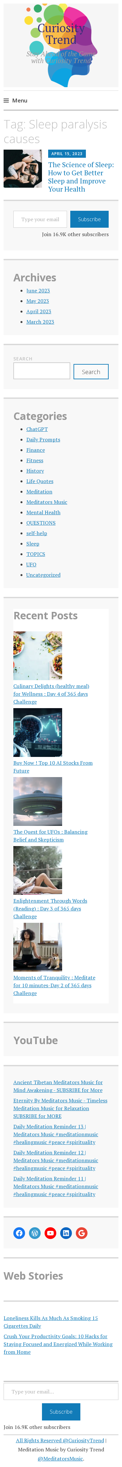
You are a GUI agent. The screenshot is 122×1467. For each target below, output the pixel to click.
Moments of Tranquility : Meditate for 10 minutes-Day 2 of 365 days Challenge (54, 985)
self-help (36, 533)
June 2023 (38, 290)
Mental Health (43, 512)
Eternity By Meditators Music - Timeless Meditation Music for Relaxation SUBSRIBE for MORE (60, 1108)
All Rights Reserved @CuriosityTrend (60, 1440)
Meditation (39, 491)
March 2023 (40, 321)
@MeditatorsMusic (60, 1458)
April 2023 (38, 311)
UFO (31, 564)
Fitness (34, 460)
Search (23, 359)
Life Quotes (39, 481)
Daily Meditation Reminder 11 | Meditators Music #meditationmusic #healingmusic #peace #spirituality (55, 1186)
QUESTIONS (41, 522)
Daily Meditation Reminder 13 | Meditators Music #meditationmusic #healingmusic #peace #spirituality (55, 1134)
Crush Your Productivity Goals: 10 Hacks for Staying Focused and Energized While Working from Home (58, 1344)
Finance (35, 449)
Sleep (32, 543)
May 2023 (37, 300)
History (35, 470)
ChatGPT (37, 429)
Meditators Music (46, 501)
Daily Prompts (43, 439)
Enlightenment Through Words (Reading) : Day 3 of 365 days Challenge (50, 908)
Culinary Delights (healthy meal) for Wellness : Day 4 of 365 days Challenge (51, 693)
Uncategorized (43, 574)
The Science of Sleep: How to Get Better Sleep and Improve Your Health (81, 177)
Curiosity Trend (61, 33)
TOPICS (35, 554)
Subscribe (89, 219)
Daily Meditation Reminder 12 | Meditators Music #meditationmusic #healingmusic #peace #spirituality (55, 1160)
